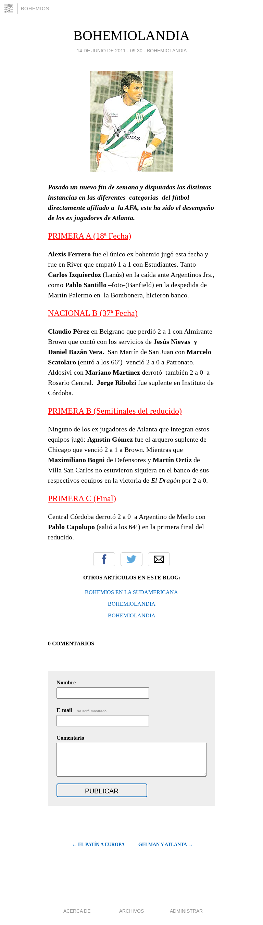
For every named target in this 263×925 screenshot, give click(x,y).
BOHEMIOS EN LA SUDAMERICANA (131, 592)
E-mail (82, 710)
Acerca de (76, 911)
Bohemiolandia (167, 50)
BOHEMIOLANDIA (131, 35)
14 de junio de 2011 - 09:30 (109, 50)
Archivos (131, 911)
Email (159, 559)
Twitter (131, 559)
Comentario (70, 738)
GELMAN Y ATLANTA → (165, 844)
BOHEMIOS (35, 8)
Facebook (104, 559)
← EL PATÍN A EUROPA (98, 844)
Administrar (186, 911)
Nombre (66, 682)
